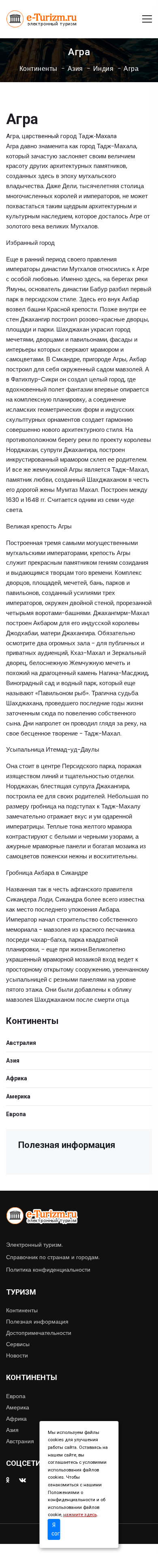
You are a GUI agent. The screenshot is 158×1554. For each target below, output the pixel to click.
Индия (103, 69)
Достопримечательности (38, 1333)
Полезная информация (37, 1322)
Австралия (21, 1043)
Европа (16, 1114)
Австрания (20, 1441)
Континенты (38, 69)
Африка (16, 1078)
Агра (131, 69)
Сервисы (18, 1344)
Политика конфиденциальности (48, 1270)
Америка (18, 1096)
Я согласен (55, 1529)
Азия (75, 69)
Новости (17, 1355)
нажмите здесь (80, 1514)
